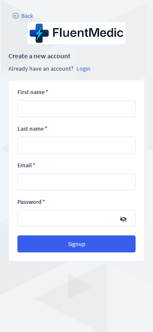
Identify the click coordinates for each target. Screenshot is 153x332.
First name (32, 92)
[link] (76, 34)
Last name (32, 129)
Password (31, 202)
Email (26, 165)
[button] (22, 15)
